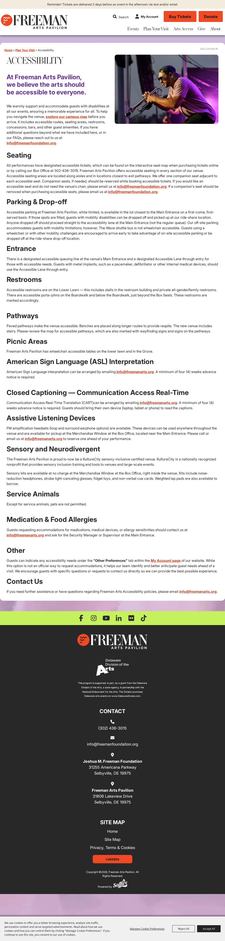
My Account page (166, 560)
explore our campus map (66, 116)
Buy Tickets (180, 16)
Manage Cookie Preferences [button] (147, 928)
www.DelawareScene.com (125, 696)
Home (8, 50)
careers (112, 859)
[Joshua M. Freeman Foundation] (112, 641)
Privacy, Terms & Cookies (112, 847)
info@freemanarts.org (135, 371)
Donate (211, 16)
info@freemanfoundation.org (31, 143)
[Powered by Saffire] (120, 884)
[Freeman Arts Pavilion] (34, 21)
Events (133, 28)
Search (115, 16)
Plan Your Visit (156, 28)
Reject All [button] (183, 928)
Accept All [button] (209, 928)
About (215, 28)
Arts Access (183, 28)
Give (201, 28)
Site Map (113, 839)
